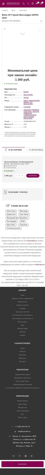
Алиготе (35, 111)
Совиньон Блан (30, 115)
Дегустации (22, 404)
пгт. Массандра (28, 103)
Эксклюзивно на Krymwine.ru (22, 318)
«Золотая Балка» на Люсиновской (18, 162)
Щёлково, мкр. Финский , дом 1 (24, 443)
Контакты (22, 361)
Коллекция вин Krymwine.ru (23, 315)
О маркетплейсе (22, 343)
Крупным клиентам (22, 312)
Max (31, 456)
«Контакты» (40, 264)
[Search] (28, 4)
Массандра (28, 95)
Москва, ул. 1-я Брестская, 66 (24, 439)
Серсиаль (28, 111)
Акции (22, 348)
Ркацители (28, 118)
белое (26, 92)
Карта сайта (22, 417)
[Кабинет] (33, 4)
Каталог (22, 290)
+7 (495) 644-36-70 (22, 426)
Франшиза (22, 355)
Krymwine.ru (32, 241)
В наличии (15, 150)
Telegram (19, 456)
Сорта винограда (22, 411)
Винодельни (22, 407)
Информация (22, 396)
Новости (23, 351)
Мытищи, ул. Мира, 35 (24, 446)
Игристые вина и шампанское (22, 298)
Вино (22, 295)
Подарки (22, 308)
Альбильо (28, 110)
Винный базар (23, 328)
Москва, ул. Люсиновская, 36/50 (24, 436)
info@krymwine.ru (24, 431)
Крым (26, 101)
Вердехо (35, 110)
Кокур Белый (29, 117)
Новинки (23, 332)
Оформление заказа (22, 374)
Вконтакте (13, 456)
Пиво (22, 325)
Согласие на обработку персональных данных (22, 388)
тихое (26, 98)
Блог (22, 414)
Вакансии (22, 358)
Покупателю (22, 370)
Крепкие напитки (23, 305)
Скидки (22, 335)
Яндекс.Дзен (25, 456)
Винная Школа (22, 401)
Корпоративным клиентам (22, 384)
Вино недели (22, 322)
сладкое (27, 107)
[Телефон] (24, 4)
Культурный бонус (22, 381)
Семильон (28, 113)
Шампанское (22, 302)
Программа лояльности (22, 378)
